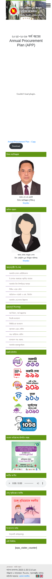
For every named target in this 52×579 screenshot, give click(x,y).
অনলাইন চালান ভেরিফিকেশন (18, 273)
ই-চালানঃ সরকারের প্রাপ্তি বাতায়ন (20, 279)
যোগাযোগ (9, 567)
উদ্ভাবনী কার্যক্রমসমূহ (16, 534)
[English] (41, 576)
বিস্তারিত (26, 203)
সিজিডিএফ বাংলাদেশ (16, 324)
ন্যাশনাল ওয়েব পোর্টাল (16, 329)
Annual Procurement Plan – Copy (22, 142)
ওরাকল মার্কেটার (24, 576)
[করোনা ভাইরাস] (26, 456)
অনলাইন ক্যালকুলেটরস (16, 345)
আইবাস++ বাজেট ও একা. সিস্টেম (20, 294)
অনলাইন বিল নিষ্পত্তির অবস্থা (19, 284)
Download (16, 146)
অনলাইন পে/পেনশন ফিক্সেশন (18, 300)
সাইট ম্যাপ (17, 567)
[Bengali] (38, 576)
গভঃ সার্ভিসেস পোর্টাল (16, 334)
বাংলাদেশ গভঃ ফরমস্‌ (16, 340)
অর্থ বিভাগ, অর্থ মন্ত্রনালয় (17, 313)
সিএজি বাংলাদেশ (14, 318)
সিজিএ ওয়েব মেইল (15, 289)
